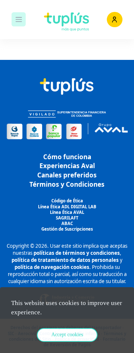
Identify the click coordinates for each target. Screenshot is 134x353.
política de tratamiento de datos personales (65, 260)
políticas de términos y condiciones (77, 253)
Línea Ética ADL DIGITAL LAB (67, 206)
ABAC (67, 223)
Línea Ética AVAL (67, 212)
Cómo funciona (67, 157)
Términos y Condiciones (67, 184)
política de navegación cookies (52, 267)
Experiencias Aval (67, 165)
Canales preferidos (67, 175)
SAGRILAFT (67, 218)
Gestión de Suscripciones (67, 229)
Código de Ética (67, 200)
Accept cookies (67, 334)
